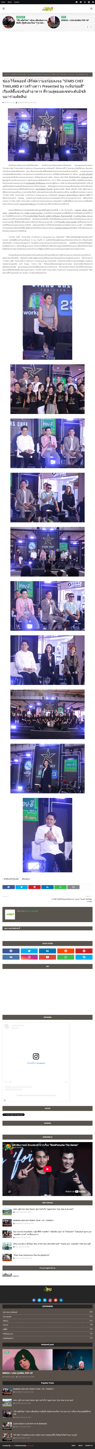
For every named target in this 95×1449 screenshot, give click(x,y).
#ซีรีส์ (48, 1329)
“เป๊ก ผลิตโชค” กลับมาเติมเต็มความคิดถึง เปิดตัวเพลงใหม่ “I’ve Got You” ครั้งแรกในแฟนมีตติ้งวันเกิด (31, 21)
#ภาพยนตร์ (48, 1317)
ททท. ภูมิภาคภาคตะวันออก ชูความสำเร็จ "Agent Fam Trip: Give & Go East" (43, 1209)
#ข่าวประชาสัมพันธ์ (48, 1312)
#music (48, 1321)
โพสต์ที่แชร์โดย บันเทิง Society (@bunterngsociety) (36, 1095)
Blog (12, 1446)
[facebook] (76, 2)
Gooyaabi (30, 1446)
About (10, 2)
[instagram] (84, 2)
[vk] (11, 957)
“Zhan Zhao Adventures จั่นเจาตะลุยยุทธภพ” (31, 1255)
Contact (16, 2)
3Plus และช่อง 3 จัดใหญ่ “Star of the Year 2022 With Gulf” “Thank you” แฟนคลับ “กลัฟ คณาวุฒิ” (52, 1244)
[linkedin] (47, 950)
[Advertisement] (47, 50)
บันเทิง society (10, 102)
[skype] (93, 2)
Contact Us (89, 1445)
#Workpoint (26, 879)
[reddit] (65, 950)
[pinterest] (88, 2)
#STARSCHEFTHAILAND (18, 74)
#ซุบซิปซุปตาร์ (48, 1338)
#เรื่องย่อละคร (48, 1334)
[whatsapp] (65, 957)
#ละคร (48, 1325)
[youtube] (47, 957)
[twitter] (80, 2)
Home (3, 2)
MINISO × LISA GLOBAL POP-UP (75, 20)
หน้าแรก (7, 74)
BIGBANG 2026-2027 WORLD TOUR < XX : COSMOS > (33, 1220)
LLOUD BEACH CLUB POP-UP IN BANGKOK (30, 1424)
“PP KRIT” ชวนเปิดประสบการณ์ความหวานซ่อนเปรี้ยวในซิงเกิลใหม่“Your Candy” (45, 1435)
